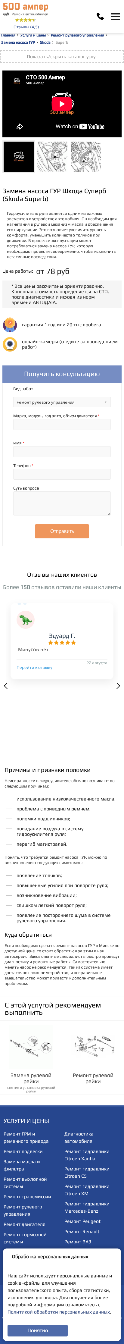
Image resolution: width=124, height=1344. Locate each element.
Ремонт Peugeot (82, 1221)
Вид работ (23, 388)
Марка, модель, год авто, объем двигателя (56, 415)
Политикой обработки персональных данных (59, 1312)
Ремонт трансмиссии (27, 1196)
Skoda (45, 42)
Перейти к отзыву (34, 667)
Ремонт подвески (23, 1151)
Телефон (23, 465)
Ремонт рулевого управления (77, 35)
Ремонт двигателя (24, 1224)
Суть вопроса (26, 488)
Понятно (37, 1330)
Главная (8, 35)
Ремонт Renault (81, 1231)
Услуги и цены (33, 35)
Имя (18, 442)
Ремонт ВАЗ (77, 1242)
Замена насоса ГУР (18, 42)
